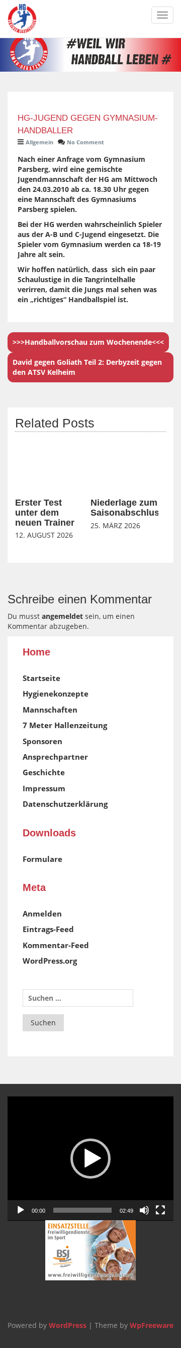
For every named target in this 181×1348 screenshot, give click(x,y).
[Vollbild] (160, 1210)
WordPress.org (50, 961)
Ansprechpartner (55, 757)
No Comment (85, 142)
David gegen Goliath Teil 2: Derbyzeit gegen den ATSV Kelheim (87, 367)
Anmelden (42, 914)
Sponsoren (42, 741)
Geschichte (44, 772)
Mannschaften (50, 710)
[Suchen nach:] (78, 998)
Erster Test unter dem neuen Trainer (44, 513)
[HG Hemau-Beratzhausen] (22, 18)
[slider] (82, 1210)
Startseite (41, 678)
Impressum (44, 788)
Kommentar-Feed (56, 945)
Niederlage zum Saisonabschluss (127, 508)
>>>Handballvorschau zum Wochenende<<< (88, 342)
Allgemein (39, 142)
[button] (90, 1159)
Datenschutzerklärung (65, 804)
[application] (90, 1158)
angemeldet (62, 616)
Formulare (42, 859)
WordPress (67, 1325)
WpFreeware (151, 1325)
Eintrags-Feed (48, 929)
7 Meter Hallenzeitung (65, 725)
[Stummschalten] (144, 1210)
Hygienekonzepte (55, 694)
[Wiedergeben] (21, 1210)
